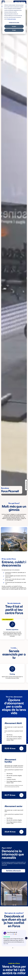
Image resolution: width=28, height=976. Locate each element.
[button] (2, 938)
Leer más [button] (6, 943)
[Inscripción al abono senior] (21, 832)
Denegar (14, 30)
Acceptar (14, 26)
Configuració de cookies (14, 22)
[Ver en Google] (5, 933)
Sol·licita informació (13, 871)
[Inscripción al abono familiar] (21, 795)
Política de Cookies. (11, 19)
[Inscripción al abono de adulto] (21, 748)
